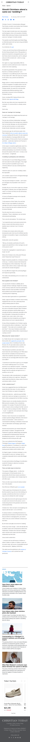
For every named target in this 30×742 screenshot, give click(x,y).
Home (3, 5)
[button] (2, 2)
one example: (21, 487)
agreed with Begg (14, 99)
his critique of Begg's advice (9, 143)
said (12, 47)
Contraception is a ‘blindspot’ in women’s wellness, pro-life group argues (13, 638)
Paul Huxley (5, 16)
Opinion (9, 5)
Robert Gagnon (12, 443)
